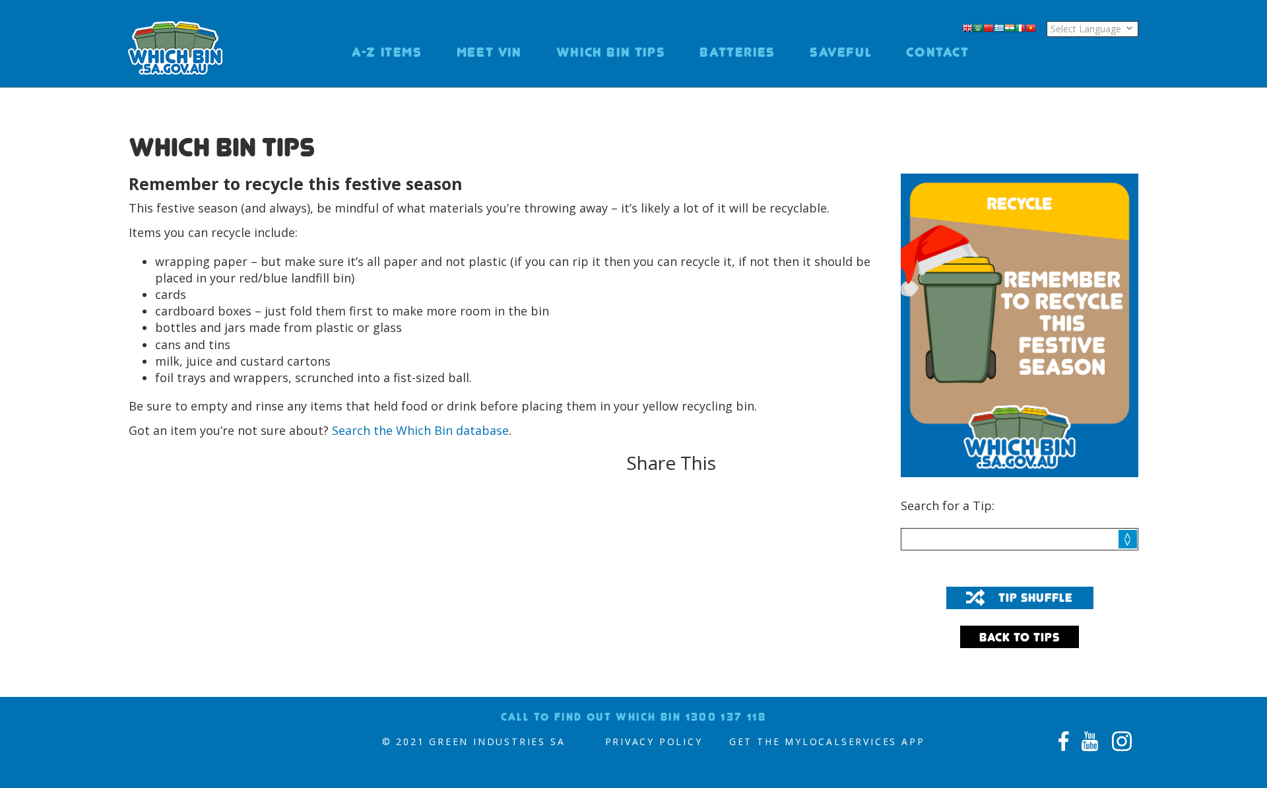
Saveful (841, 52)
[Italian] (1020, 29)
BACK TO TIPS (1019, 637)
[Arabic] (978, 29)
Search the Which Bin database (420, 430)
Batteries (737, 52)
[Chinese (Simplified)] (988, 29)
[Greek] (999, 29)
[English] (967, 29)
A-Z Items (387, 52)
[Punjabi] (1041, 29)
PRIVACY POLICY (654, 741)
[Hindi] (1009, 29)
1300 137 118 (726, 717)
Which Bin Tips (611, 52)
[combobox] (1019, 539)
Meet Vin (489, 52)
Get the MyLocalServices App (827, 741)
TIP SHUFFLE (1035, 598)
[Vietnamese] (1030, 29)
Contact (937, 52)
